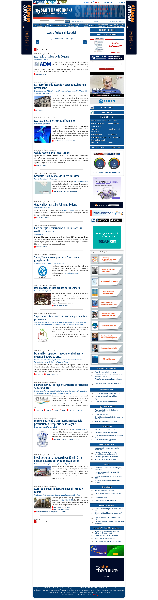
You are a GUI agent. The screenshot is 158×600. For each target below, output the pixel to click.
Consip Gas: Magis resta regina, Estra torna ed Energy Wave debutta (109, 522)
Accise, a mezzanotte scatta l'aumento (55, 120)
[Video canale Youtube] (96, 2)
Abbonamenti (113, 22)
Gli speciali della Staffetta (99, 252)
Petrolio (93, 25)
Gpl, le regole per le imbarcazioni (52, 153)
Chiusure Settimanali (98, 140)
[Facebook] (93, 2)
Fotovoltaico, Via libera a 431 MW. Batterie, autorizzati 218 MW (106, 410)
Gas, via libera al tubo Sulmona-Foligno (55, 204)
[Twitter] (91, 2)
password (52, 22)
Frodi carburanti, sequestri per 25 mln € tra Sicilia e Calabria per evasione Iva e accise (58, 459)
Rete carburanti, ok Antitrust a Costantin (105, 459)
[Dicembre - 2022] (71, 38)
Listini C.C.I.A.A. (96, 126)
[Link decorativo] (99, 45)
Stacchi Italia (95, 132)
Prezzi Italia (94, 129)
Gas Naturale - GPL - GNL (106, 505)
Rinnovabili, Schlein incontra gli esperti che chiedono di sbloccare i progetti (107, 532)
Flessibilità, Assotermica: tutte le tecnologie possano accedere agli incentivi (109, 375)
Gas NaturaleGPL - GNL (105, 25)
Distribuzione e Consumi (106, 444)
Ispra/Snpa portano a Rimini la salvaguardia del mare (108, 384)
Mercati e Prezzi (107, 426)
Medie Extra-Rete (96, 135)
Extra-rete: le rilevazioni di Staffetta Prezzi (106, 430)
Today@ (110, 143)
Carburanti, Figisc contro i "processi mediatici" (107, 457)
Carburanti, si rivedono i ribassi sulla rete (106, 433)
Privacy (95, 595)
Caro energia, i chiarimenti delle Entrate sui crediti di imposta (58, 229)
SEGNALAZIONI (115, 147)
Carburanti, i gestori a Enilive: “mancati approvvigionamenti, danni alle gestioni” (106, 453)
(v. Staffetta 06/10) (68, 210)
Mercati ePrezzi (77, 25)
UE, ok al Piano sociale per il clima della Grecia (107, 393)
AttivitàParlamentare (71, 25)
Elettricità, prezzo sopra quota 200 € (104, 490)
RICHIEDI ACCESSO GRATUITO (114, 2)
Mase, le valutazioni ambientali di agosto (106, 421)
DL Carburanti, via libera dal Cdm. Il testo (106, 402)
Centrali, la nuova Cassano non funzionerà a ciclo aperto (108, 494)
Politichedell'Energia (46, 25)
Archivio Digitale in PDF (115, 47)
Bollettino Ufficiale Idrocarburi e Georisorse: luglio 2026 (108, 477)
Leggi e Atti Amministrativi (107, 406)
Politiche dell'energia (106, 390)
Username (36, 22)
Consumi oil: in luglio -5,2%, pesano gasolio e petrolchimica (107, 449)
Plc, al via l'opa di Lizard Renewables (105, 538)
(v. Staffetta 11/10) (66, 500)
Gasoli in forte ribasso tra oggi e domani (105, 440)
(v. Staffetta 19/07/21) (80, 430)
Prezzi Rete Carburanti (98, 121)
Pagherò (97, 399)
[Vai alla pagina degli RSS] (98, 2)
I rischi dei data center (101, 498)
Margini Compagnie (97, 124)
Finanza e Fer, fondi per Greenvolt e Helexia (106, 536)
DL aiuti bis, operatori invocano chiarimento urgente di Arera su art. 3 (58, 355)
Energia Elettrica (107, 487)
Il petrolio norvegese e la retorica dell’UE (106, 396)
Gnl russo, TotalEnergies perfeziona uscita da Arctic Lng (108, 518)
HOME (35, 25)
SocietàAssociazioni (40, 25)
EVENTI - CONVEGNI (98, 147)
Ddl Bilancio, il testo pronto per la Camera (57, 288)
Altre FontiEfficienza (116, 25)
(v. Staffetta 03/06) (81, 182)
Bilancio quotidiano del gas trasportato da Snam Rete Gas (109, 509)
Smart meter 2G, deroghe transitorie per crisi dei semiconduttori (61, 386)
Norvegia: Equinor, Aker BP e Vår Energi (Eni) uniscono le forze (107, 473)
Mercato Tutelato (113, 124)
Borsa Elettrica (112, 121)
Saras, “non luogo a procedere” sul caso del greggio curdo (57, 258)
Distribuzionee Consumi (85, 25)
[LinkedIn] (84, 2)
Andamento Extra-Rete (98, 137)
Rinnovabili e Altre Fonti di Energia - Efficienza (107, 528)
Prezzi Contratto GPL (114, 137)
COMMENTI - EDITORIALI (107, 30)
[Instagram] (89, 2)
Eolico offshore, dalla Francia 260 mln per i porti (108, 541)
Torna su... (37, 519)
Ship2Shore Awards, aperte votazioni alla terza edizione (107, 481)
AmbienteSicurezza (122, 25)
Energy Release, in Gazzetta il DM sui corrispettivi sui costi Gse (109, 418)
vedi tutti (80, 410)
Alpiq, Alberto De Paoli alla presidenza (105, 372)
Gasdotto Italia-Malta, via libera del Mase (56, 176)
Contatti (121, 22)
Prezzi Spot (94, 143)
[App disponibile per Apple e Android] (107, 220)
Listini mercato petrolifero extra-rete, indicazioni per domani (109, 436)
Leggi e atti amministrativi (58, 25)
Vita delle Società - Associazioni (106, 368)
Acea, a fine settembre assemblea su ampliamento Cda (108, 379)
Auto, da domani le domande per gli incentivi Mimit (59, 490)
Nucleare (111, 25)
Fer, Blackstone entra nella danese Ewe (105, 500)
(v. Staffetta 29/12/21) (72, 273)
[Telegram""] (87, 2)
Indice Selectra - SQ (114, 129)
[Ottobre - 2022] (51, 38)
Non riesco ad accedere (76, 22)
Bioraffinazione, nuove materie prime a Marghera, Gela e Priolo (108, 468)
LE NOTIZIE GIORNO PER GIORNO (107, 34)
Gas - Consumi (112, 135)
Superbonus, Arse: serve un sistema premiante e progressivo (60, 317)
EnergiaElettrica (100, 25)
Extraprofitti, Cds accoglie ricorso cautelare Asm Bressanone (60, 86)
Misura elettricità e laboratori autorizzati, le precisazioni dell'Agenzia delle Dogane (58, 422)
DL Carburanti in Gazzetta (101, 414)
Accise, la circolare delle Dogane (51, 56)
